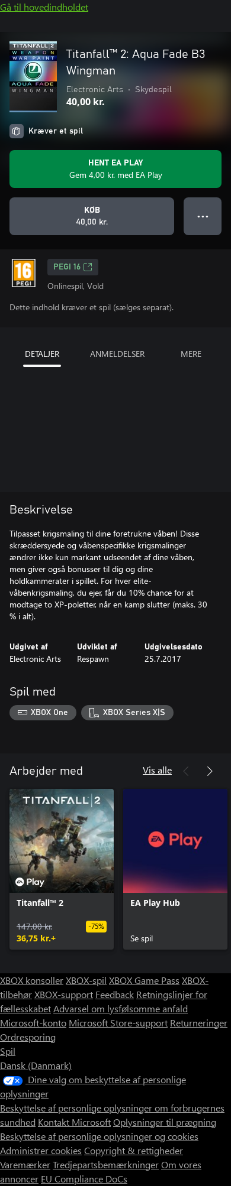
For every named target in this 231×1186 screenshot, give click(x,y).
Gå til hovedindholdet (44, 7)
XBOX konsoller (31, 980)
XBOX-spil (86, 980)
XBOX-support (63, 994)
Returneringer (198, 1022)
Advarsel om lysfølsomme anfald (120, 1008)
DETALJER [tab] (42, 353)
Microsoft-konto (33, 1022)
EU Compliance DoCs (84, 1178)
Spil (7, 1051)
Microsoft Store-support (118, 1022)
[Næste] (210, 771)
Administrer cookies (41, 1150)
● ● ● (202, 216)
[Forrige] (186, 771)
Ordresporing (28, 1037)
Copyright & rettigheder (133, 1150)
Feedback (114, 994)
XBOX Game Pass (144, 980)
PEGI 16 (67, 267)
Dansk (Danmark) (36, 1065)
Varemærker (25, 1164)
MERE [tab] (191, 353)
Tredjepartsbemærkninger (106, 1164)
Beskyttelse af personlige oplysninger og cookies (99, 1136)
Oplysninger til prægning (164, 1122)
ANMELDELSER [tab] (117, 353)
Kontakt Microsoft (74, 1122)
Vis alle (157, 769)
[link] (61, 869)
